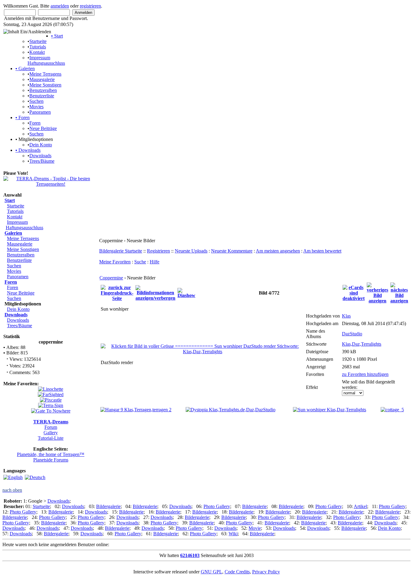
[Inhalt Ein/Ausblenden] (27, 31)
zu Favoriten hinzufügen (365, 374)
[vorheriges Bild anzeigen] (377, 292)
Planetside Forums (50, 459)
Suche (140, 261)
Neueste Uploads (191, 250)
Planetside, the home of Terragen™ (50, 454)
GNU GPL (211, 571)
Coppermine (111, 277)
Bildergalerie (108, 506)
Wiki (233, 533)
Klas (346, 315)
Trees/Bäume (41, 161)
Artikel (360, 506)
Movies (36, 106)
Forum (50, 427)
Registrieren (158, 250)
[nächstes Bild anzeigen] (399, 292)
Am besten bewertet (322, 250)
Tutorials (37, 46)
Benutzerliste (41, 95)
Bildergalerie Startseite (120, 250)
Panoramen (40, 112)
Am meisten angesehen (278, 250)
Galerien (25, 68)
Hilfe (154, 261)
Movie (255, 528)
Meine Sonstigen (45, 84)
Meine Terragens (45, 74)
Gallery (51, 432)
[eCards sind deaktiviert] (354, 292)
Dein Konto (40, 144)
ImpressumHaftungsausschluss (46, 60)
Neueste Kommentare (231, 250)
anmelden (59, 5)
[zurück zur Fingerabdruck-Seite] (117, 292)
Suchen (36, 101)
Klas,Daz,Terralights (361, 344)
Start (57, 35)
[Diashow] (186, 292)
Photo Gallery (216, 506)
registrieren (90, 5)
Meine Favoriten (115, 261)
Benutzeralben (43, 90)
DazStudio (352, 333)
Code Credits (237, 571)
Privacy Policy (266, 571)
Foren (22, 117)
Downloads (28, 150)
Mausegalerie (42, 79)
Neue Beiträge (43, 128)
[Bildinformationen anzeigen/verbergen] (155, 292)
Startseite (38, 41)
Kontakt (37, 52)
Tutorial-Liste (50, 438)
